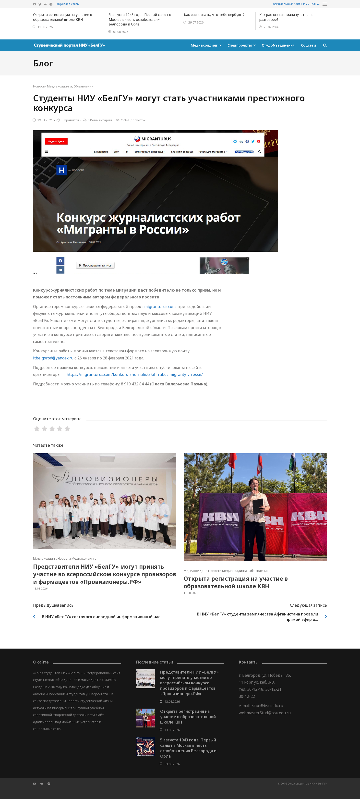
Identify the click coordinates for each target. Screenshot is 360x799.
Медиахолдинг (44, 558)
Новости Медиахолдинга (52, 86)
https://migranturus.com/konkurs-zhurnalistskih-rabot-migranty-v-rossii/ (135, 374)
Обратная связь (67, 4)
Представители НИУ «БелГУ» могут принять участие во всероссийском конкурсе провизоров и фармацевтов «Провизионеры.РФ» (104, 574)
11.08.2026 (45, 27)
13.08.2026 (40, 588)
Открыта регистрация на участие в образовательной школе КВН (62, 17)
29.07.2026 (196, 22)
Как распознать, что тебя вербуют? (214, 14)
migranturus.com (160, 306)
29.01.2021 (45, 120)
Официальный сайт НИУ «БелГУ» (296, 4)
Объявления (83, 86)
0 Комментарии (100, 120)
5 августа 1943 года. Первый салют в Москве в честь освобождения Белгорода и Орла (140, 19)
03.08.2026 (120, 31)
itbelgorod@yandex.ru (53, 358)
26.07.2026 (271, 27)
